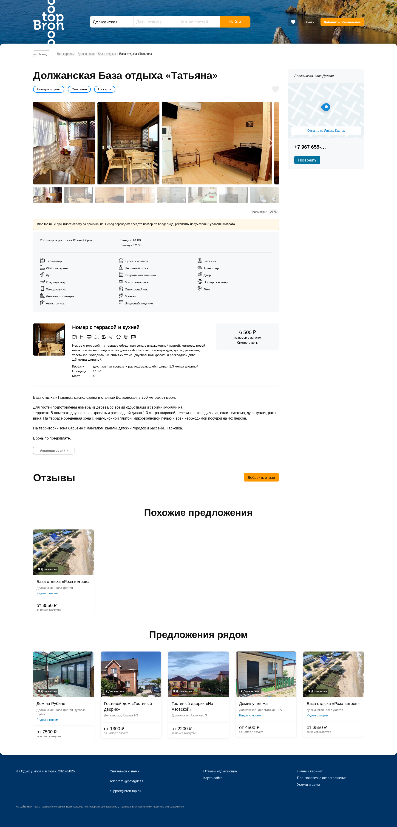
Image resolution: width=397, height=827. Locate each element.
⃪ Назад (42, 53)
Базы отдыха (107, 54)
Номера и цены (48, 89)
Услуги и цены (308, 784)
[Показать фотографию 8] (264, 195)
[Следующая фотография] (271, 143)
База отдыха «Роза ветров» (63, 581)
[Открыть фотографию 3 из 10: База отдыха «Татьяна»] (217, 143)
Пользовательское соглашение (321, 778)
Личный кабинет (310, 771)
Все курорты (65, 54)
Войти (309, 21)
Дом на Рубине (51, 703)
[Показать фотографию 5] (171, 195)
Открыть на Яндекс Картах (326, 130)
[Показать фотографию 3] (109, 195)
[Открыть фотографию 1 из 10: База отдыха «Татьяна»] (64, 143)
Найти (235, 21)
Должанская (86, 54)
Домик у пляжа (253, 703)
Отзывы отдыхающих (220, 771)
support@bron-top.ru (125, 791)
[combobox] (111, 21)
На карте (104, 89)
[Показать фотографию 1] (47, 195)
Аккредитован (51, 450)
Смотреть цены (247, 342)
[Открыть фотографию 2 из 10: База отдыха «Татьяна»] (128, 143)
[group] (198, 572)
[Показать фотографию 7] (233, 195)
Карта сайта (212, 778)
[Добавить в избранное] (275, 89)
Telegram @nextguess (126, 781)
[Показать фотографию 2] (78, 195)
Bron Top (48, 22)
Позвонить (307, 160)
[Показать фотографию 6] (202, 195)
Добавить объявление (342, 21)
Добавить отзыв (261, 477)
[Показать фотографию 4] (140, 195)
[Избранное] (293, 22)
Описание (79, 89)
